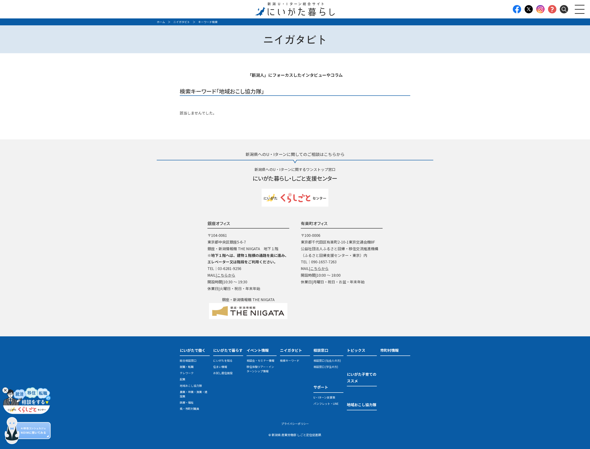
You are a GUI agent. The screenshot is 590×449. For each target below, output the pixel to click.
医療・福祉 (187, 402)
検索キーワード (289, 360)
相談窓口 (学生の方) (325, 367)
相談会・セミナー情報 (260, 360)
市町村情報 (389, 350)
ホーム (161, 22)
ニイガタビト (181, 22)
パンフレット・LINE (326, 403)
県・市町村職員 (189, 409)
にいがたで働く (193, 350)
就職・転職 (187, 367)
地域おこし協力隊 (191, 385)
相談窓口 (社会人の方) (327, 360)
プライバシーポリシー (295, 424)
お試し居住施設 (223, 373)
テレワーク (187, 373)
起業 (182, 379)
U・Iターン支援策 (324, 397)
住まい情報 (220, 367)
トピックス (356, 350)
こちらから (226, 275)
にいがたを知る (223, 360)
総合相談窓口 (188, 360)
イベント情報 (258, 350)
